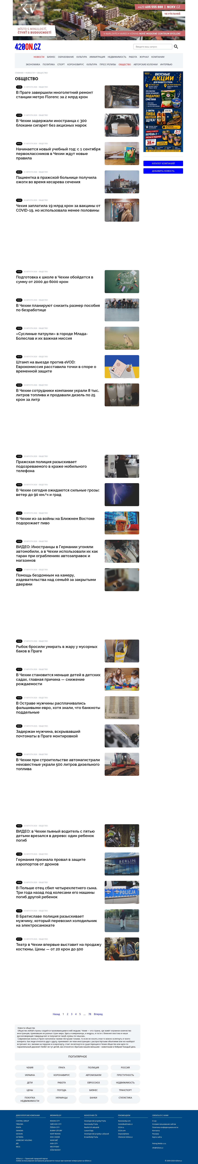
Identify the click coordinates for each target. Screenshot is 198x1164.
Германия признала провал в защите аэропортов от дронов (51, 861)
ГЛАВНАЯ (19, 72)
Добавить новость (163, 170)
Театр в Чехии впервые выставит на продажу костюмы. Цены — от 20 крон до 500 (58, 946)
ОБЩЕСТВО (125, 64)
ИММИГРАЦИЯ (97, 56)
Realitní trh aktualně (91, 1127)
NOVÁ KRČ (54, 1140)
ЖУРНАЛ (144, 56)
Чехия (29, 1067)
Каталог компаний (163, 163)
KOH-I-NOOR (55, 1137)
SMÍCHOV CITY (55, 1124)
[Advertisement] (77, 246)
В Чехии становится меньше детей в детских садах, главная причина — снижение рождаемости (58, 679)
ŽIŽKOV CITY (55, 1127)
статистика (125, 1097)
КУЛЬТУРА (82, 56)
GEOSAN (19, 1134)
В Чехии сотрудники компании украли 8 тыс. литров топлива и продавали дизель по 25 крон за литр (57, 395)
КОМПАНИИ (157, 56)
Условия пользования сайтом (164, 1124)
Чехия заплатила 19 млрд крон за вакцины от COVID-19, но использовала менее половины (58, 208)
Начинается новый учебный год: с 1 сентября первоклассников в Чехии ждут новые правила (58, 153)
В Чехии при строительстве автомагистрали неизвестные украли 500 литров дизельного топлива (58, 764)
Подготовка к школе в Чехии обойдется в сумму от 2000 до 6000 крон (54, 279)
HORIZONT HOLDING (24, 1140)
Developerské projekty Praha (95, 1121)
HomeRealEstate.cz (125, 1124)
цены (30, 1090)
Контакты (156, 1130)
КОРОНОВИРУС (75, 64)
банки (93, 1097)
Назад (56, 1014)
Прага (61, 1067)
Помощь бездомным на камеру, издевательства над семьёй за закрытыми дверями (56, 579)
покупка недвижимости (29, 1099)
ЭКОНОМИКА (33, 64)
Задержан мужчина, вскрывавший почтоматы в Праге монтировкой (48, 733)
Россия (125, 1067)
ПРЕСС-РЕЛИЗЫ (108, 64)
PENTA (18, 1127)
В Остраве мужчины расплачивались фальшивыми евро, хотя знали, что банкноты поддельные (58, 707)
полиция (93, 1067)
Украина (30, 1075)
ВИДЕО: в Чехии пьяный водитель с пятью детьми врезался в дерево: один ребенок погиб (55, 836)
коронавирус (62, 1075)
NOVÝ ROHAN (55, 1134)
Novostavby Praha (91, 1124)
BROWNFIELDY (55, 1115)
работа (62, 1082)
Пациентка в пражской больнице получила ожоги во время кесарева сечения (56, 179)
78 (89, 1014)
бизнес (93, 1090)
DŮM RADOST (55, 1150)
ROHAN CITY (55, 1121)
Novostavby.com (124, 1121)
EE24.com (122, 1130)
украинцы (62, 1097)
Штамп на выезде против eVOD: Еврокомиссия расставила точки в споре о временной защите (56, 366)
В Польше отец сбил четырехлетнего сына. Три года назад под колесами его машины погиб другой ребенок (56, 892)
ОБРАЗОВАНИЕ (66, 56)
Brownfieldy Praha (91, 1137)
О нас (154, 1121)
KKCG (18, 1147)
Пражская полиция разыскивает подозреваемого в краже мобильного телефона (51, 466)
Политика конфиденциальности (165, 1127)
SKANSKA (19, 1130)
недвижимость (125, 1082)
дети (30, 1082)
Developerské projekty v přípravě (96, 1134)
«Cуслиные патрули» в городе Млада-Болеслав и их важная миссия (52, 336)
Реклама (155, 1134)
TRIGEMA (19, 1124)
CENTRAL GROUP (22, 1121)
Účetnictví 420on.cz (125, 1137)
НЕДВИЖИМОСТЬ (117, 56)
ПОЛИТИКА (49, 64)
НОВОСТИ (39, 56)
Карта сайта (157, 1137)
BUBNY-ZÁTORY (56, 1130)
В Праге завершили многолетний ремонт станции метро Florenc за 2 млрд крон (54, 94)
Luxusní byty (88, 1130)
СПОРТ (61, 64)
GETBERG (19, 1137)
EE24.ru (121, 1127)
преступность (125, 1075)
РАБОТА (133, 56)
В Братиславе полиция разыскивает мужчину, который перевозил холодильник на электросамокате (56, 921)
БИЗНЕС (51, 56)
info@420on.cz (157, 1148)
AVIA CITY (54, 1143)
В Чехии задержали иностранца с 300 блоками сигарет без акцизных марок (51, 123)
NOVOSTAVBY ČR (90, 1115)
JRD (17, 1143)
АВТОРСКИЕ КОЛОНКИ (146, 64)
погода (61, 1090)
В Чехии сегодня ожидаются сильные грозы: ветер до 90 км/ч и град (57, 492)
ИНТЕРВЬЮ (166, 64)
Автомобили (93, 1075)
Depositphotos (123, 1134)
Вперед (98, 1014)
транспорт (125, 1090)
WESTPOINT (54, 1147)
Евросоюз (93, 1082)
